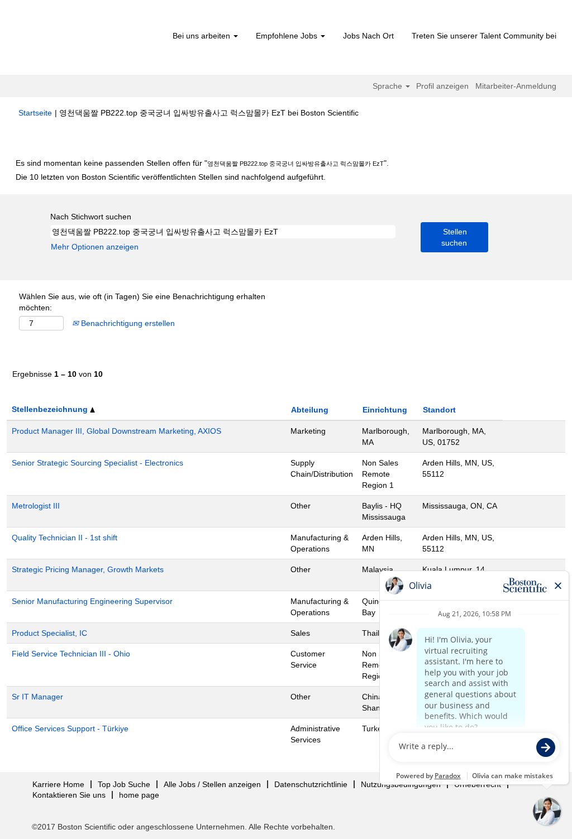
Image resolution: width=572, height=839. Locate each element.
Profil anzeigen (442, 85)
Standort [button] (439, 409)
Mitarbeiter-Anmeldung (515, 85)
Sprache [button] (388, 85)
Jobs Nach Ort (368, 35)
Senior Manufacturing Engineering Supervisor (92, 601)
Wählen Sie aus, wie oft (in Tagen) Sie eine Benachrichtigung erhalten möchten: (142, 302)
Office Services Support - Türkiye (70, 728)
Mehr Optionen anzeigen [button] (95, 246)
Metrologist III (36, 505)
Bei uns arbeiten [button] (202, 35)
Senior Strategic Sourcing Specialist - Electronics (97, 462)
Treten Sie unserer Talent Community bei (484, 35)
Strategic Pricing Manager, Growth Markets (88, 569)
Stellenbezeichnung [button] (51, 409)
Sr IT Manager (37, 696)
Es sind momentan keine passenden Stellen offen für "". (202, 163)
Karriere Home (58, 784)
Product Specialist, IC (49, 633)
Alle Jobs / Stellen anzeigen (212, 784)
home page (139, 794)
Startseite (35, 112)
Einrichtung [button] (385, 409)
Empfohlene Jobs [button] (288, 35)
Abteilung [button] (309, 409)
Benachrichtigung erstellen (127, 323)
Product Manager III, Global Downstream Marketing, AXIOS (116, 430)
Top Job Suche (124, 784)
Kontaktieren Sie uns (69, 794)
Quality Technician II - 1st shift (64, 537)
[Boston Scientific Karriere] (82, 40)
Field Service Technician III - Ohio (71, 653)
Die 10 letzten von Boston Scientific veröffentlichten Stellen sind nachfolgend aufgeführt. (171, 176)
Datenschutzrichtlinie (310, 784)
